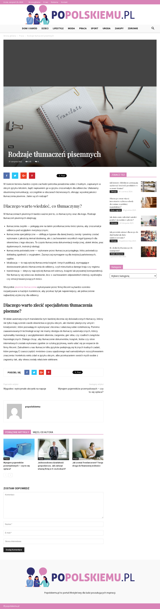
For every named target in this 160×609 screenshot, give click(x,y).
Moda (71, 28)
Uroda (106, 28)
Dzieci (45, 28)
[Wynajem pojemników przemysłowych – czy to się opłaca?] (19, 449)
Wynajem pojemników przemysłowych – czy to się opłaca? (80, 390)
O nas (45, 2)
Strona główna (34, 2)
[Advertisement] (80, 63)
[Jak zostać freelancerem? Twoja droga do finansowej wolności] (87, 449)
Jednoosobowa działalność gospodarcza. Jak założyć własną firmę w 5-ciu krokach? (52, 465)
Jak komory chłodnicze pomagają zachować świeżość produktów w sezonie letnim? (124, 185)
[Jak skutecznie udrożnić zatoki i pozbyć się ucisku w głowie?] (149, 221)
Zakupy (119, 28)
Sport (94, 28)
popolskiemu (32, 406)
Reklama (54, 2)
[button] (153, 28)
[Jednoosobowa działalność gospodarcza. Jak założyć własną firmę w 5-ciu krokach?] (53, 449)
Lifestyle (58, 28)
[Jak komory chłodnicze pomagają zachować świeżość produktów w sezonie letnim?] (149, 186)
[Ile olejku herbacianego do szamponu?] (149, 251)
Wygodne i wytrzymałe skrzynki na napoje (24, 388)
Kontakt (64, 2)
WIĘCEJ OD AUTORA (43, 432)
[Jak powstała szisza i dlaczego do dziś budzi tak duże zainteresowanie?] (149, 236)
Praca (83, 28)
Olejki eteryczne (117, 254)
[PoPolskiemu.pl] (80, 15)
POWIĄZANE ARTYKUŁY (17, 432)
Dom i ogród (29, 28)
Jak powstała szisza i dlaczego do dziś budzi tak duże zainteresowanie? (124, 235)
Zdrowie (133, 28)
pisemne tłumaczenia (26, 287)
